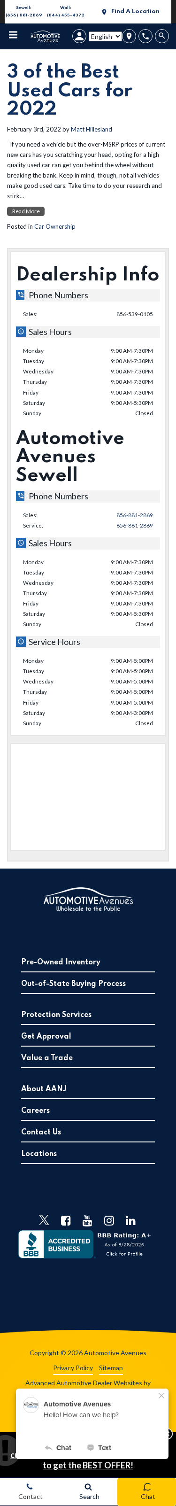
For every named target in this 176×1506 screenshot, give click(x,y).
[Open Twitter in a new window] (44, 1220)
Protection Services (56, 1015)
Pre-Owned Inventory (60, 962)
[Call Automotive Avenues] (145, 36)
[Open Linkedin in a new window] (130, 1220)
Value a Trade (47, 1058)
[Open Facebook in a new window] (65, 1220)
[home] (46, 35)
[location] (129, 36)
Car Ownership (55, 226)
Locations (39, 1154)
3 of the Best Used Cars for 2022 (69, 91)
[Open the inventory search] (163, 36)
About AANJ (44, 1089)
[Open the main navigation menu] (13, 36)
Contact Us (41, 1132)
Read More (26, 211)
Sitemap (111, 1368)
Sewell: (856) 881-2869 (23, 12)
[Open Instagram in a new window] (108, 1220)
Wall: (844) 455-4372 (65, 12)
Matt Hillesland (91, 129)
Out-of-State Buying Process (73, 984)
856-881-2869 (134, 515)
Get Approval (46, 1036)
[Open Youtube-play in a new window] (87, 1220)
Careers (35, 1111)
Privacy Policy (73, 1368)
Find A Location (135, 11)
